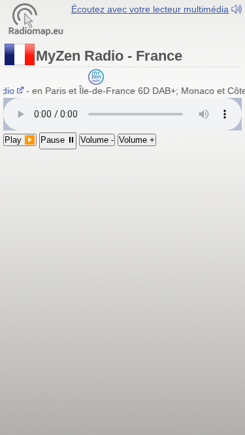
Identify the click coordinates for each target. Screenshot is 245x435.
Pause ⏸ (58, 140)
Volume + (137, 140)
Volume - (97, 140)
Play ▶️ (20, 140)
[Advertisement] (122, 232)
